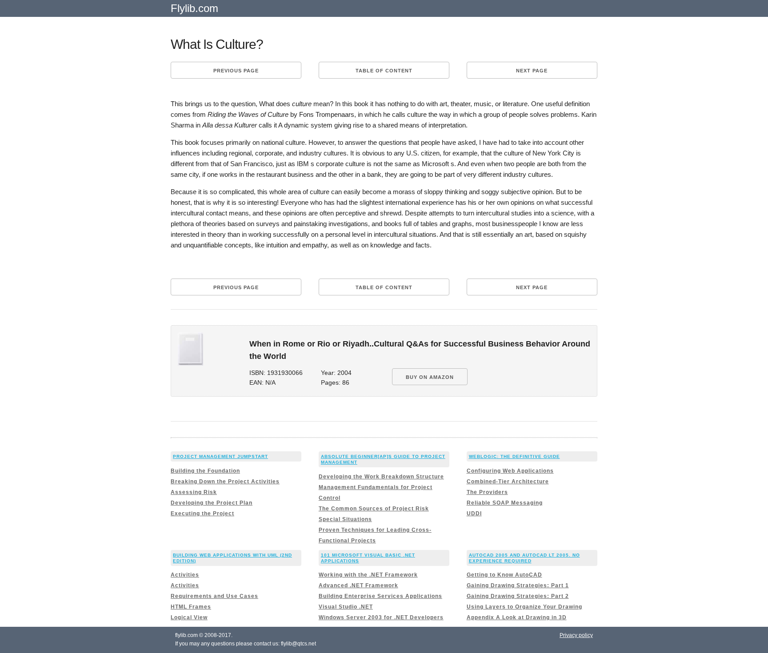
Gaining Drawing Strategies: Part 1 (518, 585)
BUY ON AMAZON (430, 377)
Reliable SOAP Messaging (505, 503)
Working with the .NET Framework (368, 575)
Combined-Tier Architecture (508, 481)
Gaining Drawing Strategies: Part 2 (518, 596)
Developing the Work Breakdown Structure (381, 477)
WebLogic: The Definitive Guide (514, 456)
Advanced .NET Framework (358, 585)
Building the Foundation (205, 471)
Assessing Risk (194, 492)
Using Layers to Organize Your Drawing (524, 607)
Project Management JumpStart (220, 456)
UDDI (474, 513)
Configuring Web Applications (510, 471)
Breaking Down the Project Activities (225, 481)
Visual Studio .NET (346, 607)
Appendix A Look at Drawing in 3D (517, 617)
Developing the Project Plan (211, 503)
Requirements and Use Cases (214, 596)
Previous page (236, 70)
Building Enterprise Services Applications (380, 596)
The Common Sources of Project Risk (374, 509)
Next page (532, 70)
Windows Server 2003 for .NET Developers (381, 617)
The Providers (487, 492)
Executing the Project (202, 513)
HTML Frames (191, 607)
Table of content (384, 70)
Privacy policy (576, 635)
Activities (185, 575)
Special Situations (345, 519)
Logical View (189, 617)
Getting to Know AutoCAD (504, 575)
